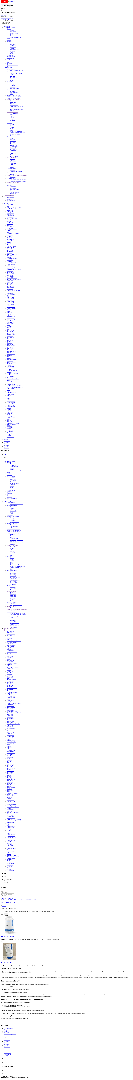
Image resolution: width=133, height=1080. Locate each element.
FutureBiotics (10, 271)
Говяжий (12, 36)
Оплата (6, 443)
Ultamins (9, 420)
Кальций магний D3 (15, 134)
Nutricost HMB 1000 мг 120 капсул (10, 902)
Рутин (11, 184)
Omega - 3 (12, 76)
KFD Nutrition (10, 298)
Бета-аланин (13, 47)
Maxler (8, 311)
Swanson (9, 408)
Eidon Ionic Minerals (12, 258)
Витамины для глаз (12, 172)
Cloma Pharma (10, 239)
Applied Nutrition (11, 214)
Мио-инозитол (14, 92)
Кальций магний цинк (16, 131)
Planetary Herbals (11, 367)
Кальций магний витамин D (17, 132)
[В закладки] (2, 914)
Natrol (8, 329)
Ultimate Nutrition (11, 421)
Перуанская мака (14, 88)
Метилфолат (13, 150)
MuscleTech (10, 323)
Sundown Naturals (11, 403)
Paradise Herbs (10, 366)
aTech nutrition (10, 217)
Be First (9, 219)
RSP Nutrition (10, 388)
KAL (8, 296)
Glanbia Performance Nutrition (14, 279)
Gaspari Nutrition (11, 273)
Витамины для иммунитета (14, 99)
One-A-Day (10, 361)
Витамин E (13, 141)
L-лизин (12, 52)
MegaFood (9, 312)
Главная (6, 439)
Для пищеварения (11, 157)
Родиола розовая (14, 192)
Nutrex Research (11, 354)
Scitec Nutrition (10, 394)
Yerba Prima (10, 431)
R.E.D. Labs (10, 381)
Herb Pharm (10, 283)
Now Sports (10, 348)
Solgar (8, 399)
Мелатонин (10, 81)
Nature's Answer (11, 333)
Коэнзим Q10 (13, 145)
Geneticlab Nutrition (12, 278)
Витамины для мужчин (13, 83)
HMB (11, 53)
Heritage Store (10, 286)
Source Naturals (11, 401)
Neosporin (9, 343)
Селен (11, 80)
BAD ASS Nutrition (12, 218)
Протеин (9, 29)
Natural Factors (10, 330)
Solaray (8, 398)
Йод (11, 135)
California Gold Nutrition (13, 233)
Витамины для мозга (12, 112)
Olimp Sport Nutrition (12, 359)
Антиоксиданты (11, 69)
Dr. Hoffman (10, 250)
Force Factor (10, 268)
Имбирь (12, 103)
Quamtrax (9, 377)
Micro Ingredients (11, 316)
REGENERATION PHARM (14, 385)
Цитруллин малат (14, 49)
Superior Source (11, 406)
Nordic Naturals (11, 345)
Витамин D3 (13, 77)
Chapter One (10, 237)
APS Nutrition (10, 215)
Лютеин (12, 174)
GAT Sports (10, 275)
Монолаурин (13, 107)
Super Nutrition (10, 405)
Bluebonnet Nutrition (12, 229)
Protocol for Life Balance (13, 373)
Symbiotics (9, 409)
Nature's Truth (10, 337)
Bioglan (9, 221)
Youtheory (9, 432)
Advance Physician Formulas (14, 207)
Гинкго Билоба (14, 113)
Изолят (12, 34)
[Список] (2, 891)
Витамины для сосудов (13, 182)
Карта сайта (7, 1047)
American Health (11, 211)
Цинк (11, 128)
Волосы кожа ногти (12, 71)
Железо (12, 124)
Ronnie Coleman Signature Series (15, 387)
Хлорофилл (13, 102)
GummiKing (10, 280)
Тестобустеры (10, 58)
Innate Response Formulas (13, 290)
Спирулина (13, 160)
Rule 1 (8, 390)
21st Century (10, 204)
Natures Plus (10, 340)
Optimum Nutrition (11, 362)
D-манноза (12, 177)
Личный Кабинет (8, 1028)
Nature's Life (10, 336)
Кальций (12, 125)
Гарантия (6, 445)
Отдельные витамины (12, 136)
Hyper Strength (10, 287)
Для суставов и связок (12, 65)
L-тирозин (12, 51)
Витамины (9, 41)
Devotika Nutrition (11, 246)
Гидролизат (13, 31)
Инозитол (12, 91)
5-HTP (11, 116)
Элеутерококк (13, 193)
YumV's (9, 434)
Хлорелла (12, 164)
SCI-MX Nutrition (11, 392)
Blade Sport (10, 228)
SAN (8, 391)
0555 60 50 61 (7, 1053)
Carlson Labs (10, 235)
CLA (8, 62)
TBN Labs (9, 410)
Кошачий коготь (14, 105)
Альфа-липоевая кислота (16, 70)
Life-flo (8, 305)
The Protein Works (11, 415)
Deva (8, 244)
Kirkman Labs (10, 301)
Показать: (3, 895)
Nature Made (10, 332)
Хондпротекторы (11, 168)
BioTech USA (10, 226)
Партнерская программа (10, 1034)
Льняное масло (14, 156)
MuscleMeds (10, 320)
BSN (8, 232)
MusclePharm (10, 322)
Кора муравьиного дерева (16, 109)
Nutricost (9, 358)
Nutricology (10, 356)
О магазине (7, 441)
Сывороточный (14, 33)
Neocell (9, 341)
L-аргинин (12, 44)
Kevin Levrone (10, 297)
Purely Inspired (10, 376)
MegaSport (9, 314)
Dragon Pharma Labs (12, 254)
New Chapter (10, 344)
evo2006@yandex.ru (9, 1055)
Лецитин (12, 159)
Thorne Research (11, 417)
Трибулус (9, 59)
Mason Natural (10, 309)
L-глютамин (13, 45)
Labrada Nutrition (11, 302)
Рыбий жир (13, 153)
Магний (12, 127)
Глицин (12, 117)
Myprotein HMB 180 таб (7, 936)
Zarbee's (9, 435)
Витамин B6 (13, 148)
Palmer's (9, 365)
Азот (8, 60)
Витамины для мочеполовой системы (17, 175)
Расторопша (13, 163)
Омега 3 (9, 152)
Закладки (6, 1031)
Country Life (10, 243)
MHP (8, 315)
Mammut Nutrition (11, 308)
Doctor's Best (10, 249)
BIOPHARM (10, 222)
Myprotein (9, 326)
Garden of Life (10, 272)
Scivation (9, 395)
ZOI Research (10, 437)
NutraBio (9, 352)
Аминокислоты (11, 42)
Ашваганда (13, 186)
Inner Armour (10, 291)
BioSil (8, 225)
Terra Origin (10, 412)
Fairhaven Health (11, 264)
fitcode (8, 265)
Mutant (8, 325)
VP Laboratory (10, 430)
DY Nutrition (10, 255)
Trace (8, 419)
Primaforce (9, 369)
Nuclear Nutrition (11, 349)
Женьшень (12, 110)
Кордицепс (13, 188)
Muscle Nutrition (11, 319)
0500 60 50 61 (4, 4)
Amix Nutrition (10, 213)
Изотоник (9, 63)
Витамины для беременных (14, 96)
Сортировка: (4, 892)
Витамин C (13, 142)
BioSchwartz (10, 224)
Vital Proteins (10, 427)
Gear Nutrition (10, 276)
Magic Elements (11, 307)
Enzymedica (10, 260)
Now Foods (10, 347)
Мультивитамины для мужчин (18, 179)
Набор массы (10, 197)
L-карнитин (10, 55)
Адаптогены (10, 185)
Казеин (12, 30)
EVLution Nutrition (11, 262)
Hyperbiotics (10, 289)
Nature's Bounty (11, 334)
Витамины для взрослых (13, 95)
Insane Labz (10, 293)
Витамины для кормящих (13, 98)
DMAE (12, 114)
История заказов (8, 1030)
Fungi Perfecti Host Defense (14, 269)
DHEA (11, 94)
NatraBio (9, 327)
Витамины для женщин (13, 89)
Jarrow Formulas (11, 294)
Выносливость (10, 201)
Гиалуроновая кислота (16, 73)
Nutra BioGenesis (11, 351)
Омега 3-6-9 (13, 154)
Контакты (6, 448)
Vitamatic (9, 428)
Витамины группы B (15, 143)
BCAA (8, 66)
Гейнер (8, 38)
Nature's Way (10, 338)
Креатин (9, 40)
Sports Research (11, 402)
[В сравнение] (1, 914)
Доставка (6, 442)
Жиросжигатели (11, 56)
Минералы (9, 123)
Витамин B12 (13, 149)
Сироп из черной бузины (16, 106)
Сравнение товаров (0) (7, 898)
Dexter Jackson (10, 247)
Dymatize (9, 257)
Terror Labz (10, 413)
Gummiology (10, 282)
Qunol (8, 380)
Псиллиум (12, 167)
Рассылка (6, 1032)
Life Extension (10, 304)
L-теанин (12, 120)
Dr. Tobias (9, 253)
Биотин (12, 74)
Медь (11, 130)
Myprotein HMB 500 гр (7, 962)
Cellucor (9, 236)
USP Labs (9, 426)
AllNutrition (10, 210)
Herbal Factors (10, 284)
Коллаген (12, 78)
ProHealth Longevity (12, 370)
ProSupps (9, 372)
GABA (11, 121)
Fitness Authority (11, 267)
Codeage (9, 242)
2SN (8, 206)
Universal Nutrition (11, 424)
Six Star (9, 397)
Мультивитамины (11, 178)
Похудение (9, 199)
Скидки (6, 446)
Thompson (9, 416)
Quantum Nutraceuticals (13, 379)
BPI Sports (9, 231)
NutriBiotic (9, 355)
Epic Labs (9, 261)
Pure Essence (10, 374)
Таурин (12, 48)
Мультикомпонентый (15, 37)
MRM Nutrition (10, 318)
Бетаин (12, 166)
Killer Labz (9, 300)
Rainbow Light (10, 383)
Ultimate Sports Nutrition (13, 423)
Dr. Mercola (10, 251)
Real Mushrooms (11, 384)
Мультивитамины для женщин (18, 181)
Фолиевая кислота (14, 146)
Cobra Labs (9, 240)
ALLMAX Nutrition (12, 208)
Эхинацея (12, 101)
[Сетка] (1, 891)
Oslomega (9, 363)
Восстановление (11, 200)
